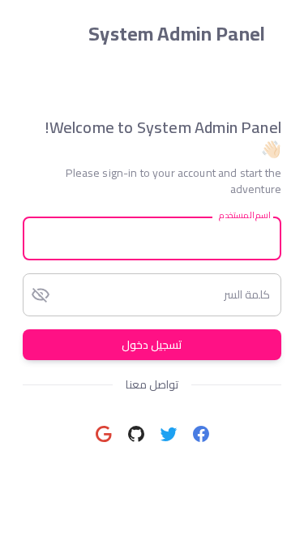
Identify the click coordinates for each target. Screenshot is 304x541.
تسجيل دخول (152, 344)
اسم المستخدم (244, 215)
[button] (201, 434)
